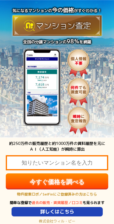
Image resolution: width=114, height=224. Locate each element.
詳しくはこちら (57, 211)
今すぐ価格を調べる (57, 182)
